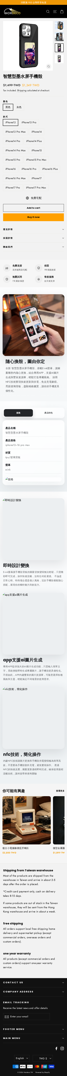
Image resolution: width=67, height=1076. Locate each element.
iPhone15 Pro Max (36, 160)
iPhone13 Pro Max (15, 132)
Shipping (21, 90)
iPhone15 (36, 150)
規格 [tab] (18, 412)
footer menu (13, 1029)
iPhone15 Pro (12, 160)
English (20, 1058)
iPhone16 (10, 169)
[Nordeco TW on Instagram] (62, 1048)
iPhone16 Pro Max (15, 178)
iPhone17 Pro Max (36, 187)
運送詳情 (8, 229)
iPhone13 (10, 122)
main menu (11, 1038)
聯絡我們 (8, 247)
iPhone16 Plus (50, 169)
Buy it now (33, 217)
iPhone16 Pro (29, 169)
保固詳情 (8, 238)
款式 (5, 116)
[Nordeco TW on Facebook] (56, 1048)
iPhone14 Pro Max (15, 150)
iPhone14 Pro (12, 141)
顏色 (5, 101)
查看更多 (60, 791)
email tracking (16, 1002)
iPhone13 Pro (29, 122)
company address (18, 991)
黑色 (8, 107)
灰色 (19, 107)
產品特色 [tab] (48, 412)
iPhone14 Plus (34, 141)
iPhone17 (36, 178)
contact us (13, 982)
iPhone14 (36, 132)
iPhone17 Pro (12, 187)
